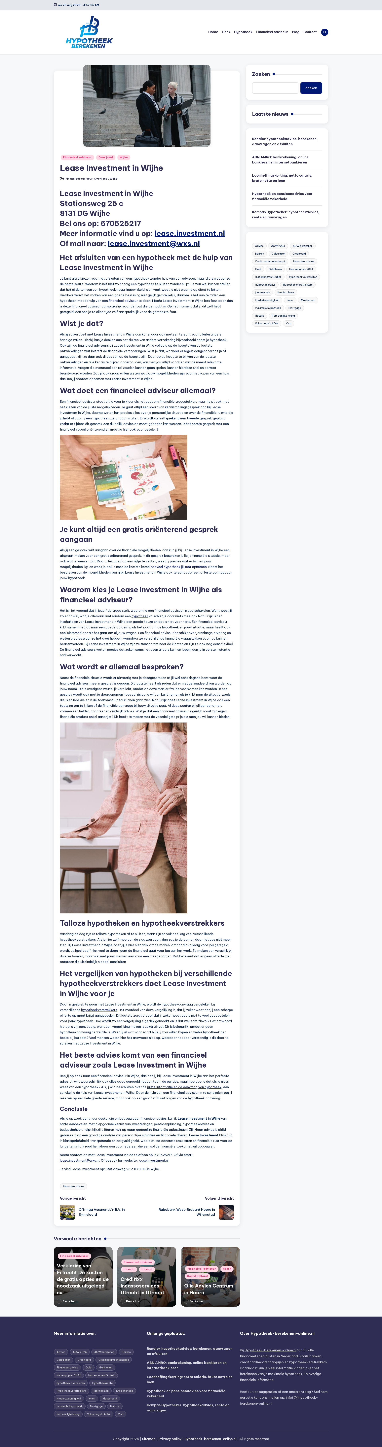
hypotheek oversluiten (303, 277)
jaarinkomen (262, 292)
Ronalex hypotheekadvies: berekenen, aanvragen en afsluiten (285, 141)
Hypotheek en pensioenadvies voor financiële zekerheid (282, 196)
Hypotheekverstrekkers (298, 284)
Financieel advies (73, 1186)
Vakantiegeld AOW (266, 323)
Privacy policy (170, 1439)
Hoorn (227, 1268)
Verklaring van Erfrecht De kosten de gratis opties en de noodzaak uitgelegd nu (83, 1279)
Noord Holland (197, 1276)
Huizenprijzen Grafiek (268, 277)
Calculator (278, 253)
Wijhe (124, 157)
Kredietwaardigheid (267, 300)
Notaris (259, 315)
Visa (288, 323)
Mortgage (294, 308)
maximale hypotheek (268, 308)
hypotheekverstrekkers (99, 1010)
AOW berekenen (303, 246)
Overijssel (105, 157)
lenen (290, 300)
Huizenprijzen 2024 (301, 269)
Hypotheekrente (265, 284)
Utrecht (129, 1269)
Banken (259, 253)
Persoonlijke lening (283, 315)
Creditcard (299, 253)
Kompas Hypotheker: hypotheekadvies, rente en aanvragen (285, 215)
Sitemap (149, 1439)
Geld (258, 269)
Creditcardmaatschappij (270, 261)
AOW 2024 (278, 246)
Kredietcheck (286, 292)
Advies (259, 246)
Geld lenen (275, 269)
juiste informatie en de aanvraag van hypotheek (184, 1087)
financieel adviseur (123, 301)
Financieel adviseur (77, 157)
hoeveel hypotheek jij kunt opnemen (178, 567)
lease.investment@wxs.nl (154, 243)
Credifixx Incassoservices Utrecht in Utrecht (142, 1285)
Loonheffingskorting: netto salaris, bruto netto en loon (282, 178)
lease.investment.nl (190, 233)
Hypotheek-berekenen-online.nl (270, 1350)
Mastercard (308, 300)
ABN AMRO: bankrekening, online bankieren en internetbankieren (280, 160)
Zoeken (261, 74)
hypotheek (140, 616)
